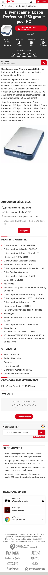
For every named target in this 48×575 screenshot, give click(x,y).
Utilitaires (32, 6)
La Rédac (5, 62)
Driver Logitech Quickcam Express (20, 260)
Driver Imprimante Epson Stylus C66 (21, 324)
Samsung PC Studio (13, 280)
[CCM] (10, 1)
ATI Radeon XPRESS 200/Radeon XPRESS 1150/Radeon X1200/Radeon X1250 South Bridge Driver (24, 338)
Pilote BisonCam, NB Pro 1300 (18, 264)
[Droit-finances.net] (35, 558)
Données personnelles (33, 537)
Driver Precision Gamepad (16, 272)
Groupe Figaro (21, 541)
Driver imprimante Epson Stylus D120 (21, 253)
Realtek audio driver (13, 227)
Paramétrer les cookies (14, 539)
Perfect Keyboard (12, 354)
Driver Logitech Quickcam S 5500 (19, 276)
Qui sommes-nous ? (11, 534)
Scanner (8, 362)
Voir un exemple (39, 437)
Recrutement (19, 537)
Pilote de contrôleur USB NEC (17, 306)
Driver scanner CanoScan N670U (19, 245)
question (43, 2)
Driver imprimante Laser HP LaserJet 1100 (24, 268)
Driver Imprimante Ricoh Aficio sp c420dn (23, 294)
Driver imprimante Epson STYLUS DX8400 (24, 298)
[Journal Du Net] (35, 553)
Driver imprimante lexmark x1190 (19, 302)
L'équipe (22, 534)
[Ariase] (12, 568)
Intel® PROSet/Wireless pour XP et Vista (23, 310)
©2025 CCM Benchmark (37, 541)
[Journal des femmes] (12, 553)
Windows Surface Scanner (16, 373)
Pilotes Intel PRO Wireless (16, 257)
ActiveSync (9, 313)
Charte (35, 539)
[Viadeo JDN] (35, 563)
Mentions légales (9, 541)
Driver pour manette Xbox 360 (18, 370)
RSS (40, 539)
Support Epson (17, 75)
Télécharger (20, 6)
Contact (10, 537)
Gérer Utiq (27, 539)
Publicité (41, 534)
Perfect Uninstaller (12, 358)
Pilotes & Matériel (14, 239)
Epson (19, 45)
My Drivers (9, 283)
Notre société (31, 534)
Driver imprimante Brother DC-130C (20, 249)
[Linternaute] (12, 558)
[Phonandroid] (35, 569)
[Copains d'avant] (12, 563)
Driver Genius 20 (11, 366)
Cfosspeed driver (12, 221)
